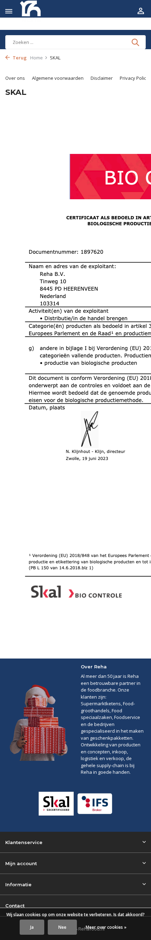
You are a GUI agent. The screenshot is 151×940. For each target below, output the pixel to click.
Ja (32, 927)
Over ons (15, 78)
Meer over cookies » (106, 927)
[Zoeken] (135, 42)
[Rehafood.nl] (37, 11)
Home (36, 57)
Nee (62, 927)
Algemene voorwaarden (58, 78)
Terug (19, 57)
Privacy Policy (134, 78)
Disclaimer (102, 78)
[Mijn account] (140, 11)
